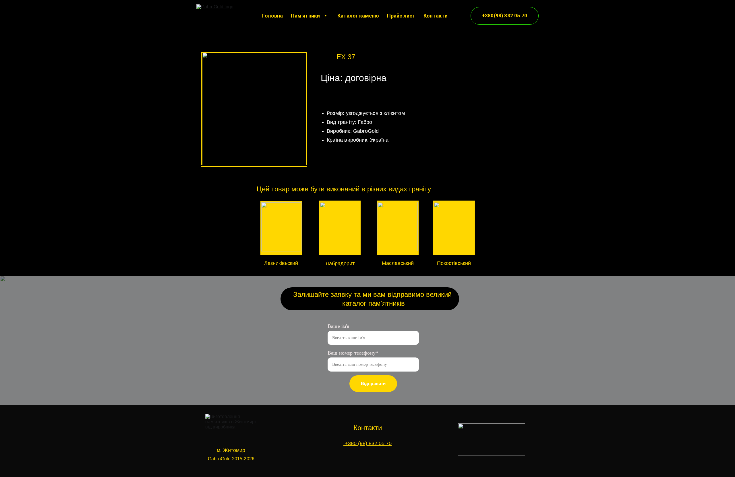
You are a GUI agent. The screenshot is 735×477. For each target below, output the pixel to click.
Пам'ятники (305, 16)
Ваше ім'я (338, 326)
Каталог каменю (358, 16)
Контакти (435, 16)
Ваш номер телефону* (353, 353)
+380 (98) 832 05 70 (367, 443)
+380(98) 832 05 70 (504, 15)
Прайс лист (401, 16)
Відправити (373, 383)
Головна (272, 16)
